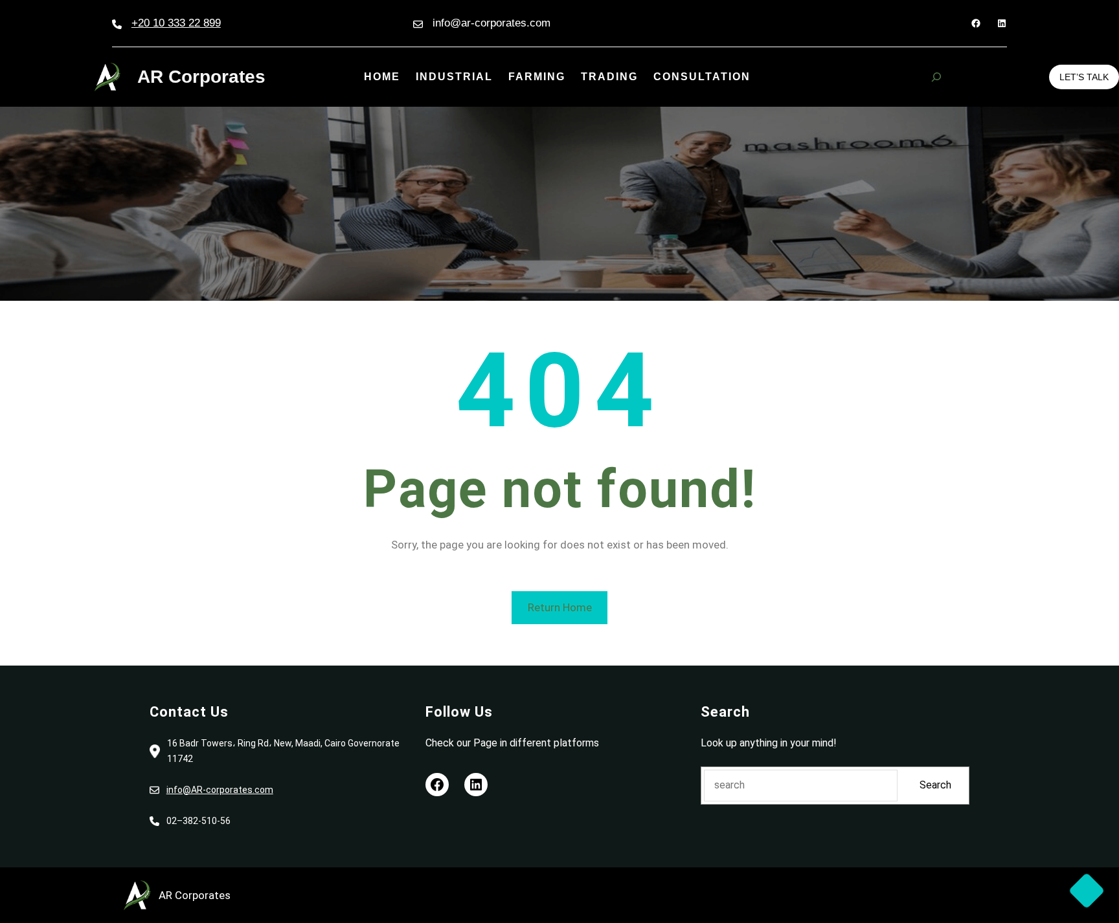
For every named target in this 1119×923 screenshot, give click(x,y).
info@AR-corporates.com (219, 790)
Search (935, 785)
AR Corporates (201, 77)
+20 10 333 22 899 (176, 23)
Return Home (560, 607)
